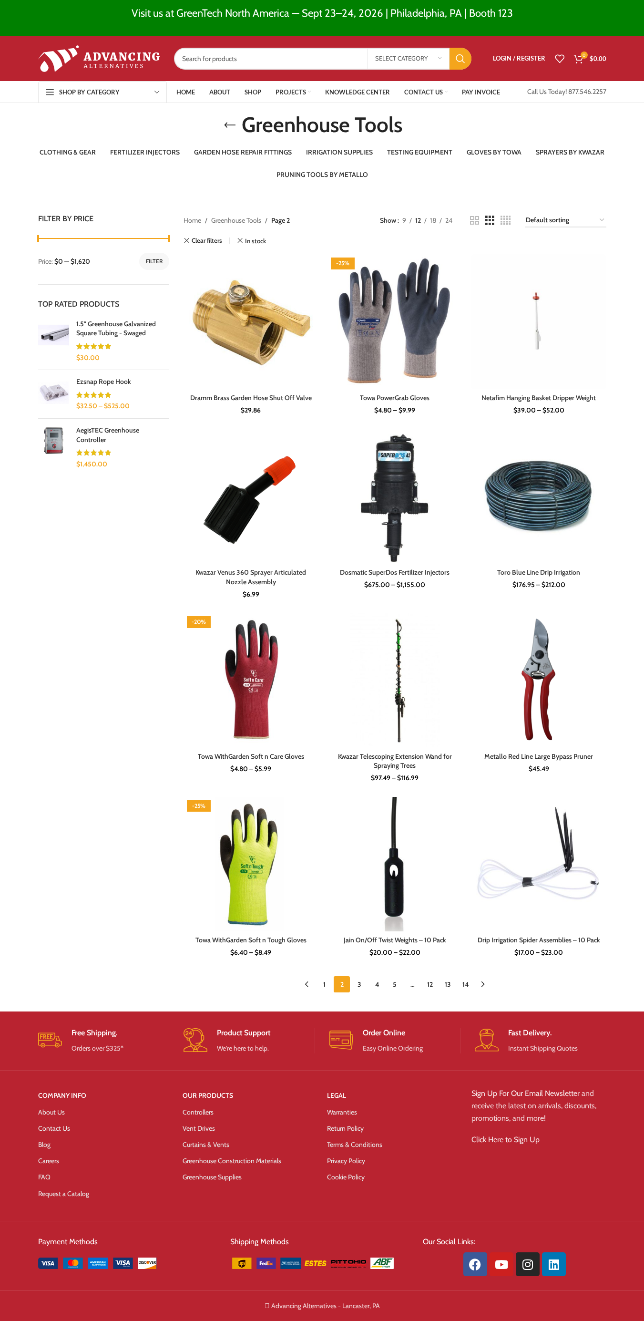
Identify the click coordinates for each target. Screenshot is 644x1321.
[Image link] (110, 1262)
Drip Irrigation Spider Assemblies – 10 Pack (539, 940)
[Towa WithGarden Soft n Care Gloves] (251, 680)
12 (430, 984)
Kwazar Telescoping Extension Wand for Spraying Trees (395, 761)
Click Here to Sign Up (505, 1139)
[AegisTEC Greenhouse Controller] (53, 447)
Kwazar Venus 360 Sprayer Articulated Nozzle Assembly (250, 577)
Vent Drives (199, 1128)
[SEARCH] (460, 59)
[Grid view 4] (506, 221)
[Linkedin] (554, 1264)
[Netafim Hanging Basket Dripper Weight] (538, 321)
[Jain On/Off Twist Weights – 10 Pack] (394, 864)
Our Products (208, 1095)
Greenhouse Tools (236, 220)
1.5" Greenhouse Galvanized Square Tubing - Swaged (116, 329)
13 (448, 984)
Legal (336, 1095)
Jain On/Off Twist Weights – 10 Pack (395, 940)
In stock (255, 241)
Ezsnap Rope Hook (103, 381)
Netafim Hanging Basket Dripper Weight (538, 397)
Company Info (62, 1095)
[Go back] (230, 125)
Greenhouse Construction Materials (232, 1160)
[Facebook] (475, 1264)
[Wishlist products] (559, 58)
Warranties (342, 1112)
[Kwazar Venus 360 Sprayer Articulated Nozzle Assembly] (251, 496)
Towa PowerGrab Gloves (394, 397)
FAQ (44, 1177)
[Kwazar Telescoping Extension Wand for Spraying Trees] (394, 680)
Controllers (198, 1112)
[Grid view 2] (474, 221)
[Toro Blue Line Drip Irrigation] (538, 496)
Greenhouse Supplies (212, 1177)
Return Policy (345, 1128)
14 (465, 984)
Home (192, 220)
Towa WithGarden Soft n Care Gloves (251, 756)
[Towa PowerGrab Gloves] (394, 321)
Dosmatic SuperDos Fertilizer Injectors (395, 572)
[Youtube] (501, 1264)
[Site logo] (99, 57)
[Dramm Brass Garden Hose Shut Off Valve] (251, 321)
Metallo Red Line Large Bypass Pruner (538, 756)
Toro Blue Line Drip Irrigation (538, 572)
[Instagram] (528, 1264)
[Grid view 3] (489, 221)
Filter (154, 261)
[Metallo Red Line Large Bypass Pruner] (538, 680)
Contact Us (54, 1128)
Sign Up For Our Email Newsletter (525, 1093)
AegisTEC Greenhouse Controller (107, 435)
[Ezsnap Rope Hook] (53, 394)
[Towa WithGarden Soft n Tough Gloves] (251, 864)
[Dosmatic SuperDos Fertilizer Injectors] (394, 496)
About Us (51, 1112)
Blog (44, 1144)
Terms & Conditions (354, 1144)
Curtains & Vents (206, 1144)
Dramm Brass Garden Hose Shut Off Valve (251, 397)
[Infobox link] (103, 1040)
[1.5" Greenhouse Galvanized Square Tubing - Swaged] (53, 341)
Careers (48, 1160)
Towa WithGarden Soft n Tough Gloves (251, 940)
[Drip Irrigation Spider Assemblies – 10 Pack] (538, 864)
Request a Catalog (63, 1193)
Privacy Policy (346, 1160)
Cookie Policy (346, 1177)
